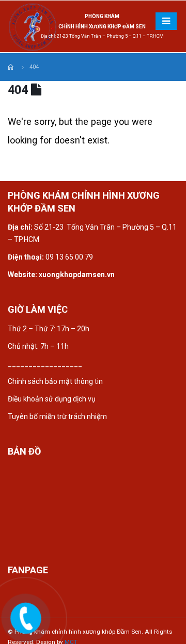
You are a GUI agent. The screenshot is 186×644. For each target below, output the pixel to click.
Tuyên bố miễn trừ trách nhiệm (57, 416)
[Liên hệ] (26, 619)
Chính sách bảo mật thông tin (56, 381)
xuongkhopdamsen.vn (77, 274)
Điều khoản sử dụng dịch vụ (52, 399)
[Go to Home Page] (11, 67)
